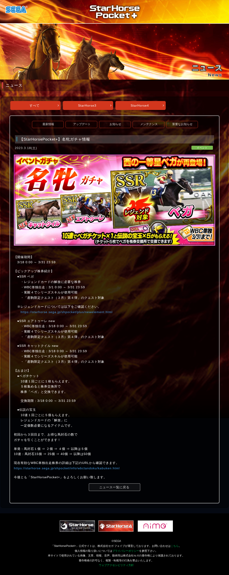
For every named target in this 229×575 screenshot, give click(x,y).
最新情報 (48, 124)
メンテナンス (149, 124)
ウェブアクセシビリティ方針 (116, 565)
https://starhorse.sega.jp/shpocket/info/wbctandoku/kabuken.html (67, 468)
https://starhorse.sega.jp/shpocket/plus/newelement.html (66, 312)
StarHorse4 (140, 105)
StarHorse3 (87, 105)
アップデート (82, 124)
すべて (35, 105)
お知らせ (115, 124)
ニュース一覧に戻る (114, 487)
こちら (175, 546)
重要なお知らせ (182, 124)
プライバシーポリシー (125, 550)
